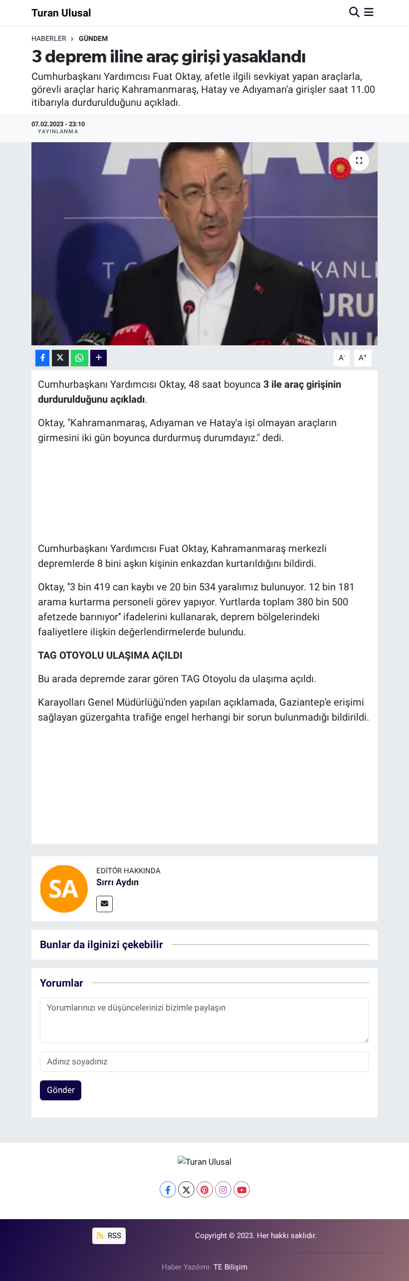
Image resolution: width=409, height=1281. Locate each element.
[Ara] (354, 12)
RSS (113, 1235)
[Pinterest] (205, 1189)
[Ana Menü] (369, 12)
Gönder (61, 1090)
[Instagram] (223, 1189)
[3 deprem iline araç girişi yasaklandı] (204, 243)
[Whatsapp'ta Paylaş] (79, 358)
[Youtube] (241, 1189)
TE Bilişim (230, 1267)
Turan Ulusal (61, 12)
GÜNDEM (93, 38)
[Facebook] (168, 1189)
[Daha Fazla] (98, 358)
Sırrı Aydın (117, 882)
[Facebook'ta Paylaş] (42, 358)
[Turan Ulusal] (204, 1162)
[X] (186, 1189)
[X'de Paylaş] (60, 358)
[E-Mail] (104, 904)
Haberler (48, 38)
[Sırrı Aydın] (64, 888)
